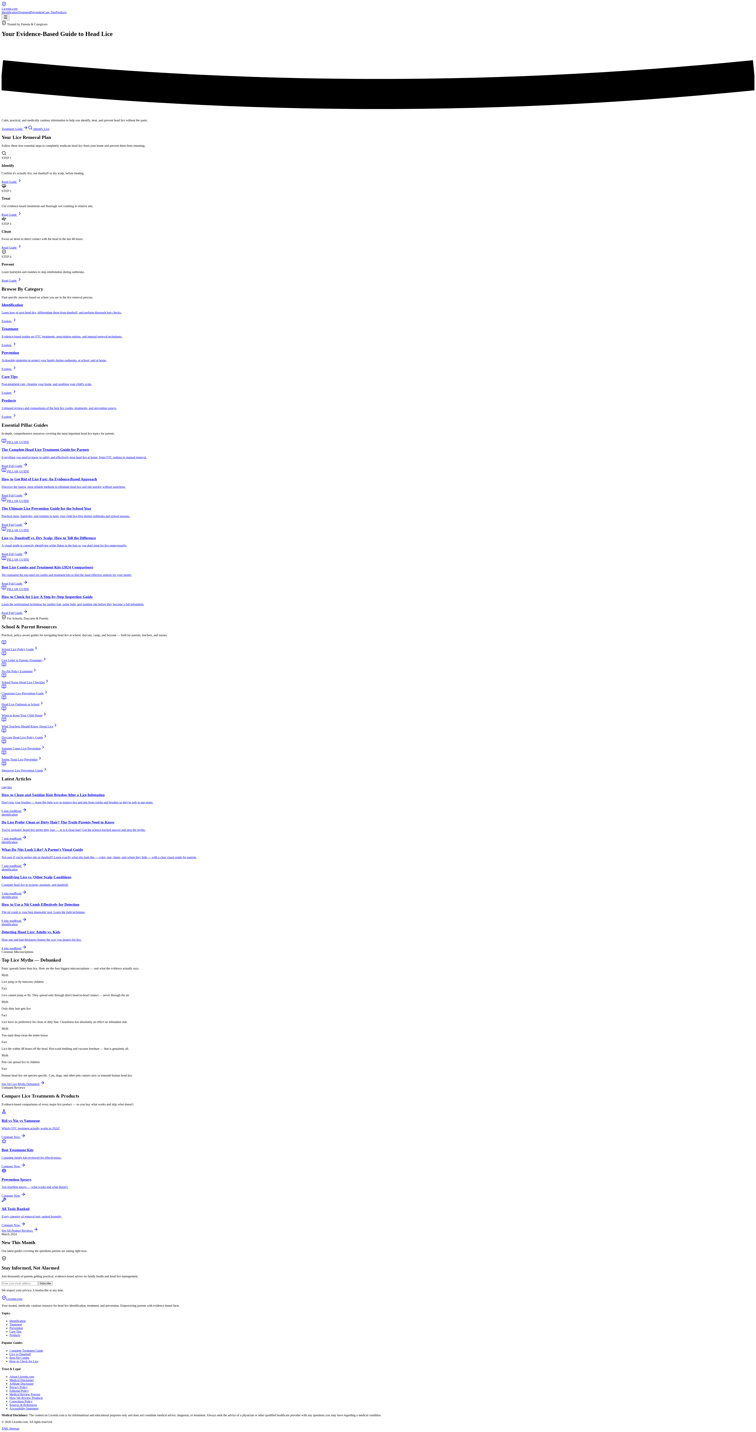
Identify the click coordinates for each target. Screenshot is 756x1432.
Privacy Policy (18, 1387)
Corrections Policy (20, 1401)
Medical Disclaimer (21, 1380)
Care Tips (50, 12)
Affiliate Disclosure (21, 1383)
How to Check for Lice (23, 1361)
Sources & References (23, 1405)
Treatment (24, 12)
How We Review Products (26, 1398)
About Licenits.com (21, 1376)
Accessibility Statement (23, 1408)
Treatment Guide (12, 129)
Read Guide (9, 182)
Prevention (37, 12)
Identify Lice (41, 129)
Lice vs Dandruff (20, 1354)
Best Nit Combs (19, 1357)
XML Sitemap (10, 1428)
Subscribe (45, 1283)
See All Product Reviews (17, 1230)
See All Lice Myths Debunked (21, 1084)
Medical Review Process (24, 1394)
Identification (10, 12)
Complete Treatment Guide (26, 1350)
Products (61, 12)
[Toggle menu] (5, 17)
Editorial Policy (19, 1390)
